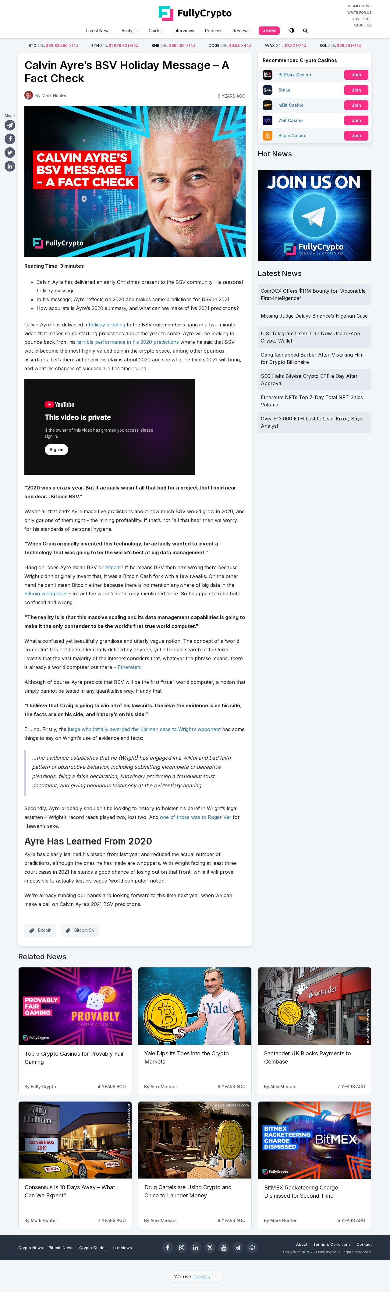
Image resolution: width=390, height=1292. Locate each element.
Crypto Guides (93, 1247)
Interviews (184, 30)
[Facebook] (167, 1247)
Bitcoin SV (84, 930)
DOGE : (230, 45)
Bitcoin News (61, 1247)
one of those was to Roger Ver (195, 817)
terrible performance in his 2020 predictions (128, 342)
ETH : (114, 45)
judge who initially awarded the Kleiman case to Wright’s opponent (144, 729)
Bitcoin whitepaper (45, 593)
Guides (156, 30)
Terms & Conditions (332, 1244)
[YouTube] (223, 1247)
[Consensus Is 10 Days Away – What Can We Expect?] (75, 1140)
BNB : (173, 45)
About (301, 1244)
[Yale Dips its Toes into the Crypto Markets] (194, 1006)
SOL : (340, 45)
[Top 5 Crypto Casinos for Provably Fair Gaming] (75, 1006)
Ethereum (129, 667)
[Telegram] (237, 1247)
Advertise (362, 19)
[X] (209, 1247)
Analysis (130, 30)
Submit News (359, 6)
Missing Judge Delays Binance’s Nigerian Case (314, 316)
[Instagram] (181, 1247)
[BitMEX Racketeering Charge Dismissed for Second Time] (314, 1140)
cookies (201, 1276)
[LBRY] (251, 1247)
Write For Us (359, 12)
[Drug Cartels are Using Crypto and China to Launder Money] (194, 1140)
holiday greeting (107, 325)
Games (269, 30)
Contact (364, 1244)
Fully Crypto (43, 1086)
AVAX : (285, 45)
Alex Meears (164, 1086)
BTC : (53, 45)
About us (362, 25)
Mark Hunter (54, 95)
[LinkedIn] (195, 1247)
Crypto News (30, 1247)
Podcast (213, 30)
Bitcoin (113, 567)
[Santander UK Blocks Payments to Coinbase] (314, 1006)
